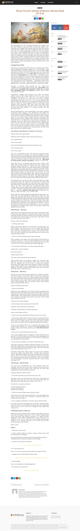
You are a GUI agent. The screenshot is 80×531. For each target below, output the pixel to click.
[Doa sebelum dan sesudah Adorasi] (54, 53)
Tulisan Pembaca (16, 5)
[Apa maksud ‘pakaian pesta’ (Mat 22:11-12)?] (54, 48)
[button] (76, 2)
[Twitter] (37, 18)
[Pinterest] (40, 18)
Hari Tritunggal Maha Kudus (16, 484)
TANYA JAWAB (60, 43)
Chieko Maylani (22, 489)
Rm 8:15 (33, 348)
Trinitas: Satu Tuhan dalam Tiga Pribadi (32, 445)
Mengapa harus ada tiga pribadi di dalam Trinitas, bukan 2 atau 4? (31, 457)
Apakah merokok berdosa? (62, 65)
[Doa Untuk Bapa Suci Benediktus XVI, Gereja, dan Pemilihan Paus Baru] (54, 37)
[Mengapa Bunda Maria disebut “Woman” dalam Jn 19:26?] (54, 72)
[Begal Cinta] (54, 62)
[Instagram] (56, 517)
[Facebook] (35, 18)
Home (12, 5)
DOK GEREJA (59, 73)
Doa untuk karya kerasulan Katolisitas (41, 484)
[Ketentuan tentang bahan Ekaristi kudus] (54, 43)
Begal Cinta (60, 60)
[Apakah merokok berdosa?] (54, 67)
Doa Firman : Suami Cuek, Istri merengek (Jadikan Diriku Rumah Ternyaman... (63, 77)
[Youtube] (59, 517)
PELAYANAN (59, 79)
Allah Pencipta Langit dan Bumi (32, 470)
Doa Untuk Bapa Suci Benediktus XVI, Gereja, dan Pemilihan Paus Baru (63, 36)
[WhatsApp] (42, 18)
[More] (45, 18)
